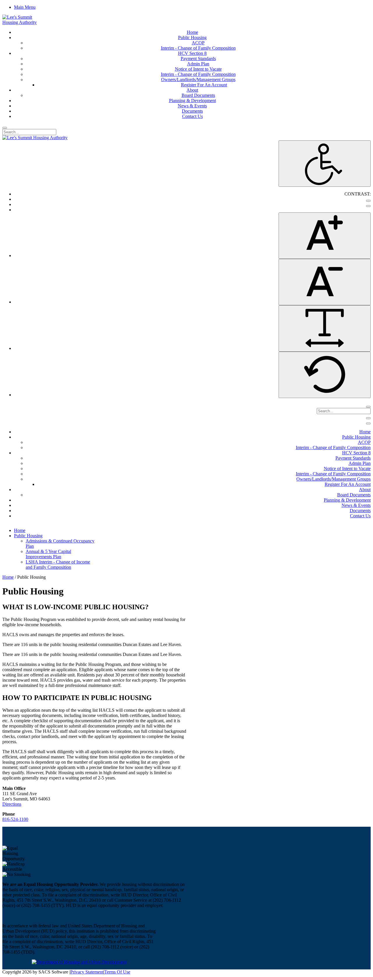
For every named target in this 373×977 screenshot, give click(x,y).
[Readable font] (325, 328)
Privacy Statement (86, 971)
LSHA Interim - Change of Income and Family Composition (58, 564)
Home (19, 530)
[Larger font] (325, 235)
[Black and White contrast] (368, 206)
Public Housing (28, 535)
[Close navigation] (368, 423)
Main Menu (25, 7)
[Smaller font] (325, 282)
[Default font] (325, 375)
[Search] (4, 128)
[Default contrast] (368, 201)
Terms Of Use (117, 971)
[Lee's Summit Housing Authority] (24, 22)
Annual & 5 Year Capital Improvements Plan (48, 554)
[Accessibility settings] (325, 163)
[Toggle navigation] (368, 418)
